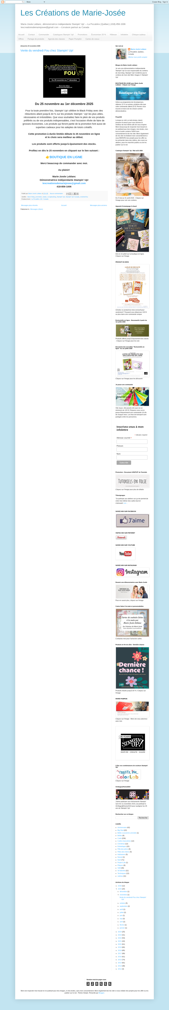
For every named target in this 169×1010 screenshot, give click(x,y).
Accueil (21, 34)
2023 (120, 935)
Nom (119, 454)
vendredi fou (84, 197)
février (122, 925)
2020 (120, 944)
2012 (120, 969)
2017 (120, 953)
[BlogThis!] (70, 193)
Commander (44, 34)
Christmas (121, 844)
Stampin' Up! (61, 197)
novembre (123, 895)
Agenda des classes (56, 39)
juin (121, 915)
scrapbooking (51, 197)
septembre (124, 906)
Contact (31, 34)
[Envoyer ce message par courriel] (67, 193)
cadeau (120, 876)
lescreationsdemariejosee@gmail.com (64, 183)
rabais (45, 197)
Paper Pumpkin (75, 39)
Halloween (121, 854)
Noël (119, 860)
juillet (122, 912)
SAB (119, 868)
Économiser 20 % (98, 34)
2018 (120, 950)
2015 (120, 960)
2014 (120, 963)
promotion (39, 197)
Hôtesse (113, 34)
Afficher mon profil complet (137, 57)
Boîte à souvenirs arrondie (127, 833)
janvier (122, 928)
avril (121, 922)
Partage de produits (36, 39)
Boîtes (120, 836)
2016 (120, 957)
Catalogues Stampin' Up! (63, 34)
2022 (120, 938)
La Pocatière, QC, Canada (39, 199)
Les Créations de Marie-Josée (73, 12)
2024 (120, 932)
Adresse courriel (124, 438)
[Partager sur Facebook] (75, 193)
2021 (120, 941)
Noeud (120, 857)
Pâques (120, 865)
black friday (31, 197)
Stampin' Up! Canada (72, 197)
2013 (120, 966)
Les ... (126, 503)
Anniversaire (122, 827)
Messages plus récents (29, 205)
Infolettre (124, 34)
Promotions (82, 34)
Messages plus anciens (98, 205)
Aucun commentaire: (57, 193)
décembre (123, 891)
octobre (123, 903)
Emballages (122, 846)
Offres (21, 39)
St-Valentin (121, 871)
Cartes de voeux (92, 39)
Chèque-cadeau (138, 34)
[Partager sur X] (72, 193)
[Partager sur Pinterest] (77, 193)
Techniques (122, 873)
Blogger (101, 993)
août (121, 909)
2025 (120, 889)
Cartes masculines (124, 841)
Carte (119, 838)
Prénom (120, 446)
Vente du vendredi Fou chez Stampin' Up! (46, 50)
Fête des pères (123, 849)
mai (121, 919)
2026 (120, 886)
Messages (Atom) (36, 209)
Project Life (122, 863)
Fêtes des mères (123, 852)
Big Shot (121, 830)
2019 (120, 947)
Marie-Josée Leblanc (138, 49)
